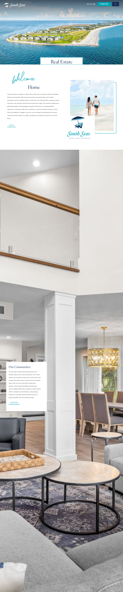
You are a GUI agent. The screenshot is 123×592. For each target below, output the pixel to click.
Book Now (104, 4)
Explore (11, 125)
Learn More (14, 402)
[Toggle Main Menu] (115, 4)
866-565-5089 (91, 4)
